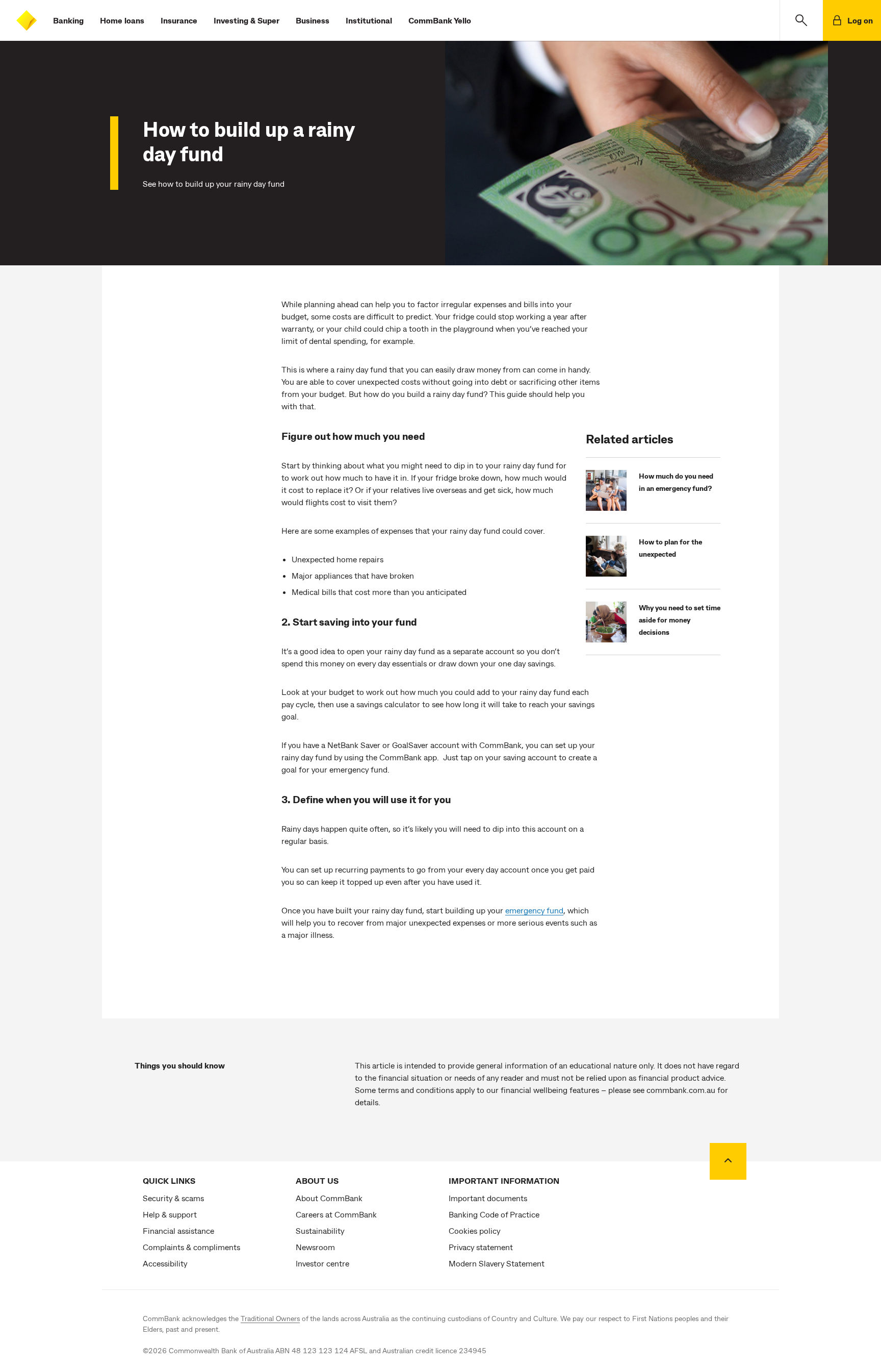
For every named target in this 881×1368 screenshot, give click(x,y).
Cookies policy (474, 1230)
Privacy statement (481, 1247)
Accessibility (165, 1263)
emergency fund (534, 910)
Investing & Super (246, 20)
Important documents (488, 1198)
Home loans (122, 20)
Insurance (179, 20)
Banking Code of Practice (494, 1214)
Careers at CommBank (336, 1214)
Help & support (170, 1214)
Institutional (369, 20)
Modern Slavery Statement (497, 1263)
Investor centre (322, 1263)
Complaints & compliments (191, 1247)
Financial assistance (178, 1230)
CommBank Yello (439, 20)
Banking (68, 20)
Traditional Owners (270, 1318)
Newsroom (315, 1247)
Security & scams (173, 1198)
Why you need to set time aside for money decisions (679, 619)
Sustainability (320, 1230)
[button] (801, 20)
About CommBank (329, 1198)
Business (312, 20)
